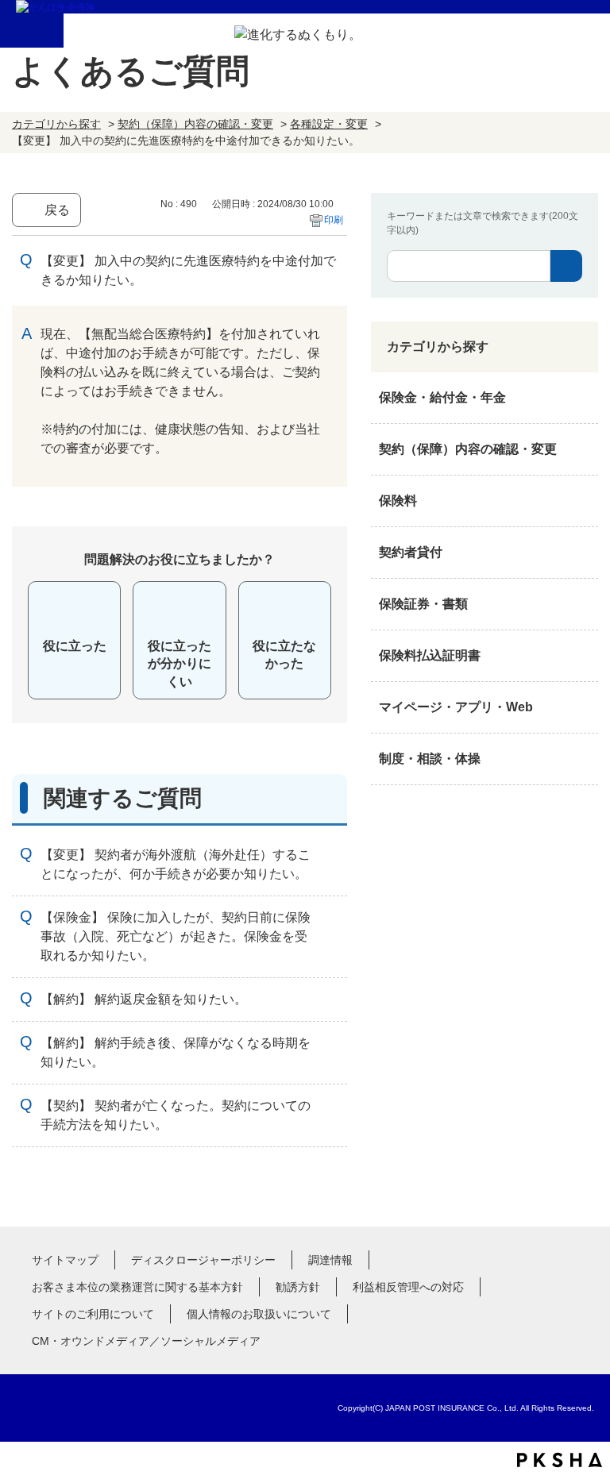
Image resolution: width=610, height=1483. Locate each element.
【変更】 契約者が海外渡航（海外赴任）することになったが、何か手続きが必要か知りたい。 (176, 864)
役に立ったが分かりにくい (179, 663)
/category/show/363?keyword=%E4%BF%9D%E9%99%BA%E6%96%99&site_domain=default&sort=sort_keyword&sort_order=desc (582, 449)
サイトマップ (65, 1260)
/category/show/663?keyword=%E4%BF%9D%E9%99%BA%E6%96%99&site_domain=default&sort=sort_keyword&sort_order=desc (582, 604)
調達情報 (330, 1260)
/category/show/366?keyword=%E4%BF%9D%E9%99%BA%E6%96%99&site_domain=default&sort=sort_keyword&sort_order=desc (582, 707)
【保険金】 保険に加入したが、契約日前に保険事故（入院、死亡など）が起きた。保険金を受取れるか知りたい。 (176, 936)
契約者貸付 (410, 552)
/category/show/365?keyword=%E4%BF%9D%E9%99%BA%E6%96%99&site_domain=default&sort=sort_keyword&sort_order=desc (582, 655)
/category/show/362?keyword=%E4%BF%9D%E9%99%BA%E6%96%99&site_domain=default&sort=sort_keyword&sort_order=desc (582, 397)
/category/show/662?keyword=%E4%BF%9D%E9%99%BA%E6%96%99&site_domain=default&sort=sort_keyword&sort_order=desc (582, 552)
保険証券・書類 (423, 604)
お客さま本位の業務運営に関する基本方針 (137, 1287)
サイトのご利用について (93, 1314)
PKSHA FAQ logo (559, 1460)
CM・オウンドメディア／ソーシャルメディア (146, 1341)
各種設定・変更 (329, 123)
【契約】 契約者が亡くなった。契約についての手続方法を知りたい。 (176, 1115)
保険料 (398, 500)
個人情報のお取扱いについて (259, 1314)
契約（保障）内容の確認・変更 (195, 123)
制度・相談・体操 (430, 758)
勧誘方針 (298, 1287)
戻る (57, 210)
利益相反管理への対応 (408, 1287)
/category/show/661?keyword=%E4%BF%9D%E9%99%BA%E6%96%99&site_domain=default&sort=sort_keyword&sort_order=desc (582, 501)
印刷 (333, 219)
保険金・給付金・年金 (442, 397)
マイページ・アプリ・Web (456, 707)
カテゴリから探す (56, 123)
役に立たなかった (284, 654)
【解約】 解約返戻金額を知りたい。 (144, 999)
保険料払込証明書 (430, 655)
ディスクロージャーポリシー (203, 1260)
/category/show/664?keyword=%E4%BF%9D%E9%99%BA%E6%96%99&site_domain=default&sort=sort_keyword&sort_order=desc (582, 759)
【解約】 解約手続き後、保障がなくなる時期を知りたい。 (176, 1052)
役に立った (74, 646)
